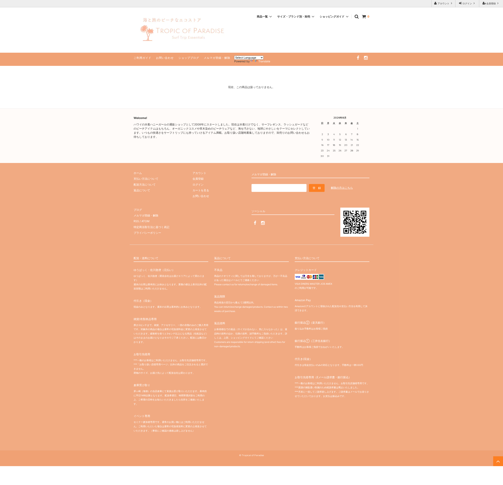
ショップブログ (188, 57)
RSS (136, 221)
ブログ (138, 209)
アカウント (443, 3)
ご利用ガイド (142, 57)
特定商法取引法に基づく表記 (151, 227)
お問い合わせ (165, 57)
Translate (264, 61)
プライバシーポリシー (147, 232)
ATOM (145, 221)
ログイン (467, 3)
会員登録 (491, 3)
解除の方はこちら (342, 187)
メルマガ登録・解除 (217, 57)
